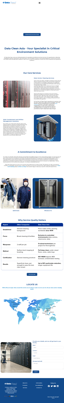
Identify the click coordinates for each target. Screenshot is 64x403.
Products (25, 385)
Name (34, 345)
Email (34, 355)
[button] (32, 34)
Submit (36, 371)
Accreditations (39, 385)
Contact (35, 350)
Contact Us (39, 387)
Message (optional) (37, 361)
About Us (25, 383)
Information (39, 383)
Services (25, 387)
